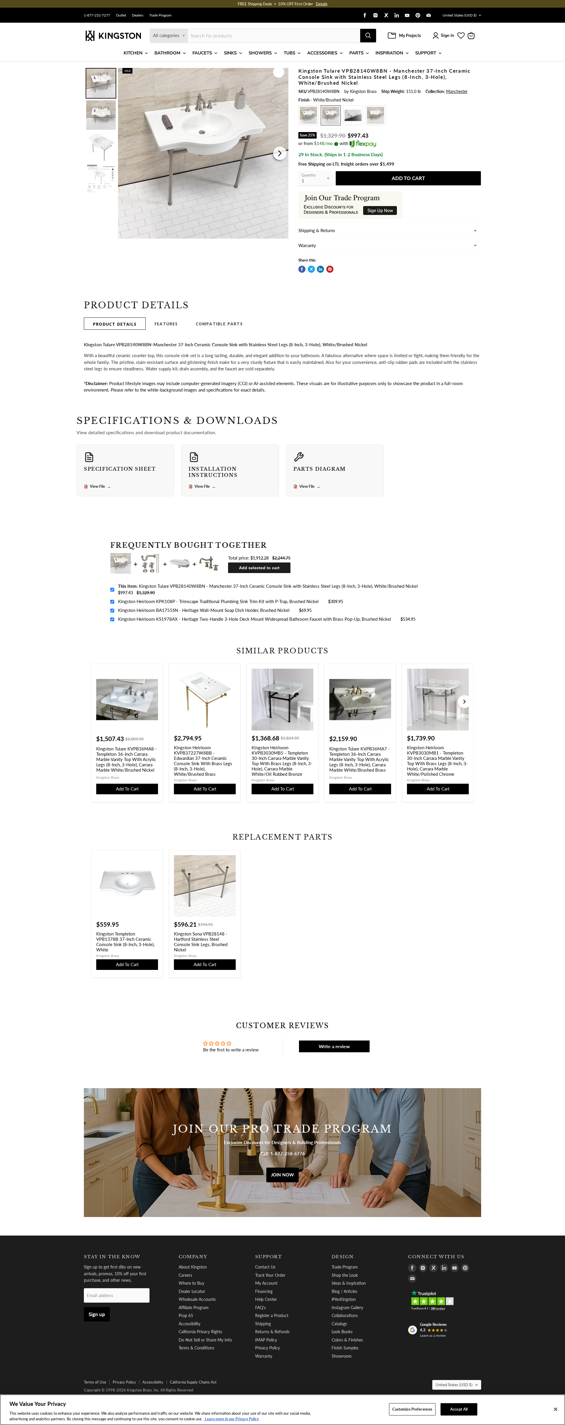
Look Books (342, 1331)
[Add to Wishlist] (278, 72)
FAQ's (260, 1307)
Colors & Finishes (347, 1339)
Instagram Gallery (347, 1307)
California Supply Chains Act (193, 1382)
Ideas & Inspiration (349, 1283)
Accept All (459, 1409)
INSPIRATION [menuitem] (389, 53)
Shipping (263, 1323)
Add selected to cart (259, 567)
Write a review (334, 1046)
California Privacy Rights (200, 1331)
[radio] (308, 115)
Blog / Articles (344, 1291)
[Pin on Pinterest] (329, 269)
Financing (263, 1291)
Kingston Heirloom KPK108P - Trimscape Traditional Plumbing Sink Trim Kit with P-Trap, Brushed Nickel (218, 601)
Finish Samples (345, 1347)
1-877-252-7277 (97, 15)
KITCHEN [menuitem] (133, 53)
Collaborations (345, 1315)
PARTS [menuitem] (356, 53)
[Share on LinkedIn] (320, 269)
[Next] (279, 153)
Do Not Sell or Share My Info (205, 1339)
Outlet (121, 15)
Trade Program (160, 15)
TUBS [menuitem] (289, 53)
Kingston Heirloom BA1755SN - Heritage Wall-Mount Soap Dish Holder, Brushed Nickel (204, 610)
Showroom (342, 1356)
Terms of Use (95, 1382)
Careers (185, 1275)
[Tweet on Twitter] (311, 269)
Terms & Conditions (196, 1347)
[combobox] (274, 35)
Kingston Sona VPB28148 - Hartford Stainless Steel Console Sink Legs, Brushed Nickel (200, 941)
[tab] (115, 323)
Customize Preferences (412, 1409)
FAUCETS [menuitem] (202, 53)
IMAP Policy (266, 1339)
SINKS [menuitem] (230, 53)
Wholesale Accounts (197, 1299)
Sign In (447, 35)
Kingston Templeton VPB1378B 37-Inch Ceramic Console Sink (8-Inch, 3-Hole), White (125, 941)
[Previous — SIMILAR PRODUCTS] (100, 701)
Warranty (263, 1356)
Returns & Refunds (272, 1331)
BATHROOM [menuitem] (167, 53)
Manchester (457, 91)
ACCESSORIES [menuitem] (322, 53)
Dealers (137, 15)
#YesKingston (344, 1299)
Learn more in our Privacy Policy (231, 1418)
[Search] (368, 35)
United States (459, 15)
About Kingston (193, 1266)
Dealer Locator (192, 1291)
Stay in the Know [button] (112, 1256)
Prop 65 (186, 1315)
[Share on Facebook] (301, 269)
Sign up (97, 1314)
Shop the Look (345, 1275)
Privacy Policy (267, 1347)
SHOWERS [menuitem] (260, 53)
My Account (266, 1283)
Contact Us (265, 1266)
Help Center (266, 1299)
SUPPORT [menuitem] (425, 53)
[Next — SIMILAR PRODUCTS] (464, 701)
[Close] (555, 1409)
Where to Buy (191, 1283)
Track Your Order (270, 1275)
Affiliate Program (194, 1307)
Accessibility (189, 1323)
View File (100, 486)
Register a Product (271, 1315)
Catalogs (339, 1323)
